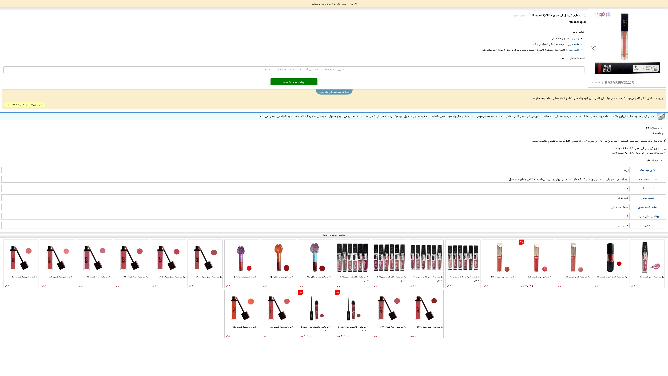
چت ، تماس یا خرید (293, 82)
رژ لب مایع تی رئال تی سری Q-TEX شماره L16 (593, 141)
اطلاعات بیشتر (573, 58)
